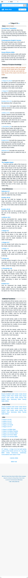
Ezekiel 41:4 (5, 283)
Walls (3, 401)
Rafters (3, 399)
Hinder (16, 395)
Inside (12, 397)
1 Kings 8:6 (4, 91)
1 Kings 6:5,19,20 (6, 81)
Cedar (16, 394)
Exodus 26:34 (5, 209)
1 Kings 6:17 (5, 242)
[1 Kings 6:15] (2, 261)
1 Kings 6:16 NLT (6, 421)
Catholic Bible (14, 458)
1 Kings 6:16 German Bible (9, 436)
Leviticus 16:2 (5, 113)
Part (25, 397)
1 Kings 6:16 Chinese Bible (9, 433)
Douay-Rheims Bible (8, 52)
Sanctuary (14, 399)
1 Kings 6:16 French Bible (9, 435)
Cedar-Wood (22, 394)
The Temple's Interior (7, 162)
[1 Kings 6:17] (26, 261)
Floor (12, 395)
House (24, 395)
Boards (3, 394)
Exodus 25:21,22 (6, 101)
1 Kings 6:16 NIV (6, 419)
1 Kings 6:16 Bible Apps (8, 429)
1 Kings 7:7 (5, 248)
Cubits (8, 395)
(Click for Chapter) (10, 26)
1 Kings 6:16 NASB (7, 425)
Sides (19, 399)
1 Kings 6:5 (5, 230)
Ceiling (3, 395)
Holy (20, 395)
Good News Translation (8, 28)
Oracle (21, 397)
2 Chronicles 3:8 (6, 126)
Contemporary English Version (11, 40)
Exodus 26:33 (5, 197)
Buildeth (8, 394)
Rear (8, 399)
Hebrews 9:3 (5, 150)
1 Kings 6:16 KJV (6, 426)
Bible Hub (14, 461)
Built (13, 394)
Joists (16, 397)
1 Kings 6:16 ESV (6, 423)
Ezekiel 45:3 (5, 140)
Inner (7, 397)
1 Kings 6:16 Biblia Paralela (9, 431)
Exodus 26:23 (5, 106)
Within (7, 401)
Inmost (3, 397)
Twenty (24, 399)
